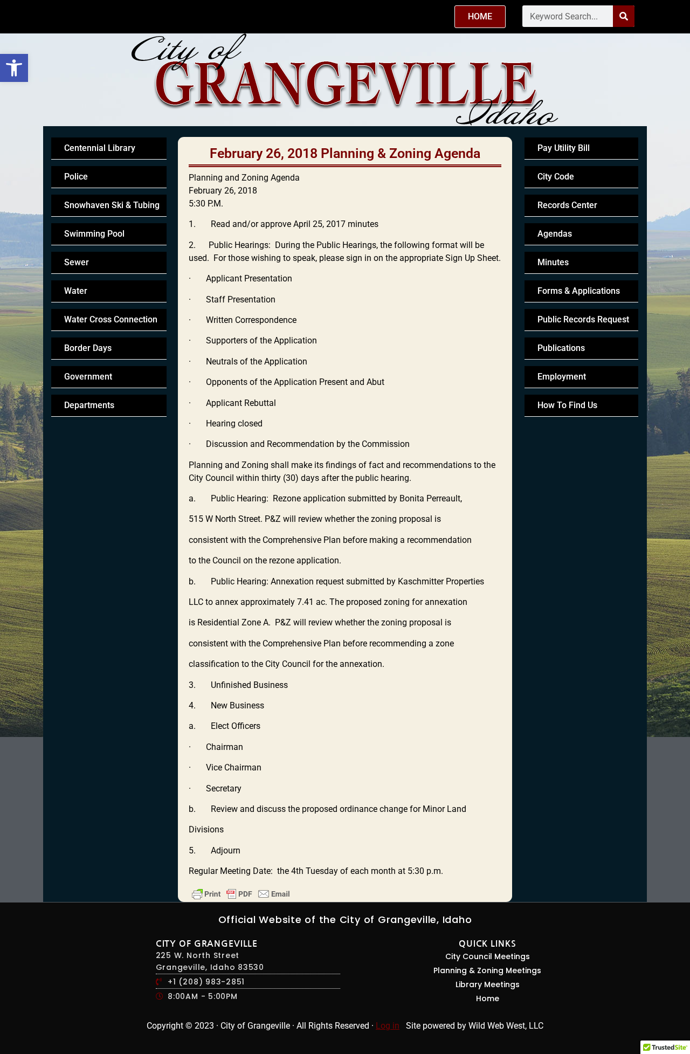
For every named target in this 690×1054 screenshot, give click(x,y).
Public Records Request (583, 319)
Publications (561, 348)
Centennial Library (99, 148)
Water (75, 291)
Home (487, 998)
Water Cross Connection (110, 319)
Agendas (554, 234)
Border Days (88, 348)
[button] (14, 68)
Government (88, 376)
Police (76, 176)
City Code (555, 176)
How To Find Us (567, 405)
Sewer (76, 262)
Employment (561, 376)
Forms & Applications (578, 291)
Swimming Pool (94, 234)
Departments (89, 405)
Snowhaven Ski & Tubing (112, 205)
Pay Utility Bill (563, 148)
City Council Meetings (487, 956)
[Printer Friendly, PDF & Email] (241, 894)
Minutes (553, 262)
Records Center (567, 205)
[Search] (623, 16)
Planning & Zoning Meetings (487, 970)
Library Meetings (488, 984)
